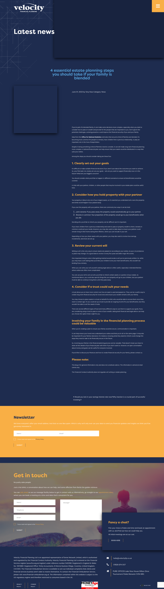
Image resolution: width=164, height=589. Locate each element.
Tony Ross (89, 92)
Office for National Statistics (91, 137)
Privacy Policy (40, 439)
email (26, 492)
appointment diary (106, 492)
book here (115, 540)
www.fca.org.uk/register (36, 563)
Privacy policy (19, 585)
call (21, 492)
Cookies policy (33, 585)
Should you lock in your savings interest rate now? (93, 397)
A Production (145, 585)
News (103, 92)
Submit (19, 445)
